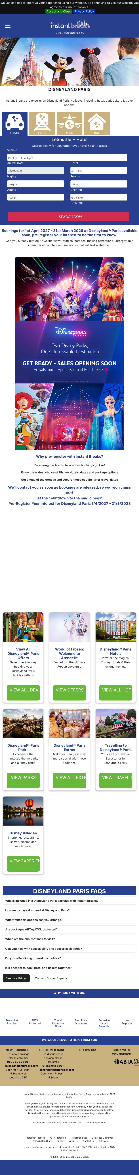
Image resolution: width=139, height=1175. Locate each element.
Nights (11, 176)
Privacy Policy (84, 11)
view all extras (71, 777)
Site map (103, 1141)
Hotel (74, 163)
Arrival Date (15, 163)
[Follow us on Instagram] (11, 1167)
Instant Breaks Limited (77, 1157)
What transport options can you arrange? (34, 920)
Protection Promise (35, 1137)
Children (76, 190)
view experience (25, 860)
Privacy (61, 1141)
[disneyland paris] (73, 23)
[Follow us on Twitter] (32, 1167)
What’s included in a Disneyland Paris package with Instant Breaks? (51, 900)
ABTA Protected (58, 1137)
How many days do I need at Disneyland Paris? (37, 910)
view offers (70, 690)
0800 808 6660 (17, 1061)
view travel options (117, 777)
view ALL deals (25, 690)
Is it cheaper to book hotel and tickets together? (38, 968)
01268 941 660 (52, 1065)
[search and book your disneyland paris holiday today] (75, 1167)
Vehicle (12, 150)
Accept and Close (59, 11)
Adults (11, 190)
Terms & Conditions (42, 1141)
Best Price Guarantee (102, 1137)
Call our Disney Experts (51, 978)
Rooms (75, 176)
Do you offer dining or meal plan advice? (33, 958)
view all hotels (117, 690)
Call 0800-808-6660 (70, 32)
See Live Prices (16, 978)
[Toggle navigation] (8, 26)
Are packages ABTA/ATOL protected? (31, 929)
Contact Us (88, 1141)
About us (73, 1141)
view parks (23, 777)
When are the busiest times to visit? (30, 939)
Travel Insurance (78, 1137)
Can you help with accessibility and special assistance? (43, 948)
